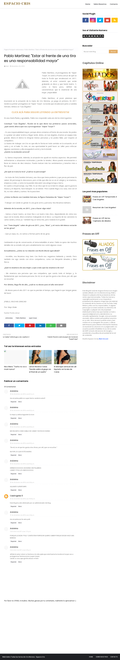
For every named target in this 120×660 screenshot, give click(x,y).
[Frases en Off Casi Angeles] (100, 270)
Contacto (114, 657)
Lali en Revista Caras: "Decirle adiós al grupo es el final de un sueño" (40, 369)
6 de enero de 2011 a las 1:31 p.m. (20, 531)
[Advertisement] (40, 28)
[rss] (115, 20)
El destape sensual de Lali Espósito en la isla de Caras (65, 369)
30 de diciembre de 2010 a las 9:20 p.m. (22, 482)
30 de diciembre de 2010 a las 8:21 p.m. (22, 394)
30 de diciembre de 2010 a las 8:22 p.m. (22, 410)
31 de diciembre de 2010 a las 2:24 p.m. (22, 515)
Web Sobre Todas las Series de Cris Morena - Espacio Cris (23, 657)
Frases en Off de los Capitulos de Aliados (102, 219)
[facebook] (85, 20)
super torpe (33, 318)
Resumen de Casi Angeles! (104, 207)
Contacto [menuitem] (114, 4)
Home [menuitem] (87, 4)
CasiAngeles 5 (16, 495)
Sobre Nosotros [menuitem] (100, 4)
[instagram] (93, 20)
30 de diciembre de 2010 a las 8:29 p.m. (22, 427)
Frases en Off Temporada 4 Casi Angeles (105, 198)
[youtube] (107, 20)
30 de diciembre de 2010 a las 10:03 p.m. (22, 499)
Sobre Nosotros (102, 657)
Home (91, 657)
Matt (7, 66)
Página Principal (9, 50)
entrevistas (19, 50)
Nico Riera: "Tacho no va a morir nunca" (15, 368)
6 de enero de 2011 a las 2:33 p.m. (20, 550)
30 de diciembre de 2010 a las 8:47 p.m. (22, 443)
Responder (13, 402)
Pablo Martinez (21, 318)
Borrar (20, 402)
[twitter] (100, 20)
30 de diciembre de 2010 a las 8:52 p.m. (22, 464)
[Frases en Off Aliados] (100, 254)
